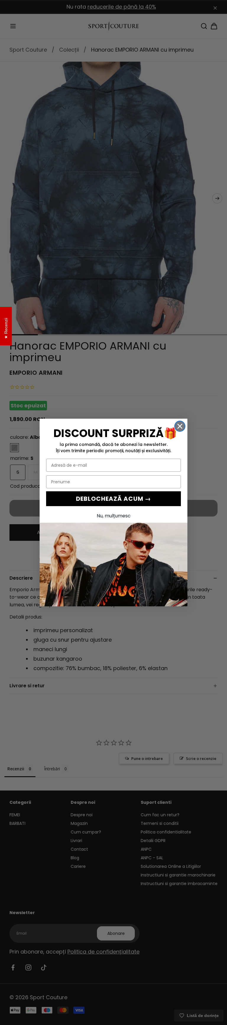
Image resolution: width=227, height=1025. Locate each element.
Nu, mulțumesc (114, 515)
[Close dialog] (180, 426)
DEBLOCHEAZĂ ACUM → (113, 499)
